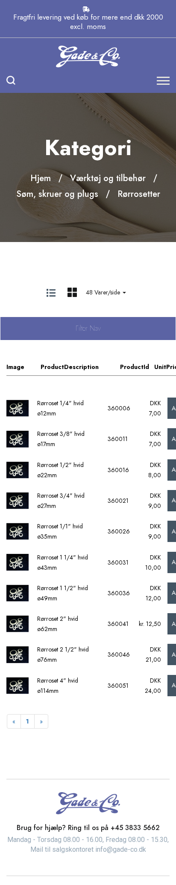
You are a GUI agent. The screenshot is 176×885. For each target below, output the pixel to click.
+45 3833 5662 (135, 828)
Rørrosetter (138, 194)
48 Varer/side (104, 292)
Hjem (40, 178)
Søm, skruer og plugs (57, 194)
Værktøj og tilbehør (108, 178)
